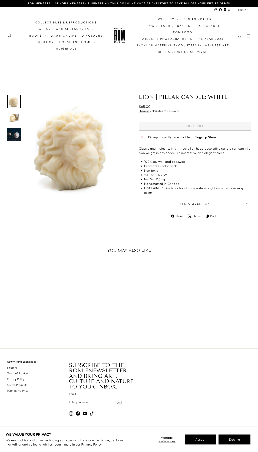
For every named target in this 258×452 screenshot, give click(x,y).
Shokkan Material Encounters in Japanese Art (182, 45)
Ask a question (195, 203)
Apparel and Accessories (64, 29)
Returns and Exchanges (21, 361)
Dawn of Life (64, 35)
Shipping (144, 111)
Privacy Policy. (91, 444)
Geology (45, 42)
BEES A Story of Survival (182, 52)
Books (36, 35)
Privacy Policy (16, 379)
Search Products (17, 385)
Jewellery (165, 19)
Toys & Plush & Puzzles (168, 25)
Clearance (209, 25)
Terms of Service (17, 373)
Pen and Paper (197, 19)
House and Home (76, 42)
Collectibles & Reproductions (66, 22)
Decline (234, 439)
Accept (200, 439)
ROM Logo (183, 32)
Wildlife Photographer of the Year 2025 (183, 38)
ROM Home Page (18, 391)
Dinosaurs (92, 35)
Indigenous (66, 48)
